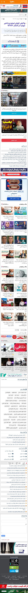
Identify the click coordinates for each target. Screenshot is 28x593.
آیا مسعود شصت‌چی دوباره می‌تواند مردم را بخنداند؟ (16, 475)
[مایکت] (14, 571)
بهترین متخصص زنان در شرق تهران (19, 422)
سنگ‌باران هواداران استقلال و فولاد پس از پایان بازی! (16, 503)
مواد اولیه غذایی (5, 403)
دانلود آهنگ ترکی (7, 422)
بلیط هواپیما (14, 392)
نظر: (26, 524)
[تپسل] (2, 90)
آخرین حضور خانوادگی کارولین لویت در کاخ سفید (16, 511)
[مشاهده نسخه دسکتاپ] (2, 2)
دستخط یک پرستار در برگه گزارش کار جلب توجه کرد (16, 468)
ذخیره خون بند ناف (22, 417)
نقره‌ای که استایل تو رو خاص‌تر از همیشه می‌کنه (17, 152)
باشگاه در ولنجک (23, 409)
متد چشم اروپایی (14, 406)
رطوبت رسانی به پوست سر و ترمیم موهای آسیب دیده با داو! (14, 157)
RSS (10, 579)
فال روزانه (10, 456)
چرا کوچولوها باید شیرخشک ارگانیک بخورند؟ (17, 166)
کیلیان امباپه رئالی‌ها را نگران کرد (19, 442)
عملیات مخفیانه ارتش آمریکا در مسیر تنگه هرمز (17, 477)
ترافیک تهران (22, 456)
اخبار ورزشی (14, 576)
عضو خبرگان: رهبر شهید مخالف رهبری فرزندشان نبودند (16, 494)
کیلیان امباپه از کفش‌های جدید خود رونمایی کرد (16, 437)
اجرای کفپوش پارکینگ (22, 425)
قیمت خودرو (22, 454)
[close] (1, 584)
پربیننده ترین (9, 463)
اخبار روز (19, 576)
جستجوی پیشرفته (15, 579)
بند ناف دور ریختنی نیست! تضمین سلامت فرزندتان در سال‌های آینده (14, 163)
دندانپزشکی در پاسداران (21, 420)
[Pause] (3, 105)
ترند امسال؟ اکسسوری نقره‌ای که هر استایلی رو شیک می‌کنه (14, 156)
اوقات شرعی (22, 459)
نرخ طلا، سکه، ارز (8, 451)
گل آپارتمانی (7, 406)
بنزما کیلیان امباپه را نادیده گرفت (19, 440)
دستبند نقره (17, 395)
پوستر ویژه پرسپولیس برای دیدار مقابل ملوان (17, 487)
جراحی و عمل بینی (22, 428)
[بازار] (14, 567)
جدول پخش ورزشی (8, 459)
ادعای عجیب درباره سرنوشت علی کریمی (18, 480)
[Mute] (5, 105)
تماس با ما (4, 576)
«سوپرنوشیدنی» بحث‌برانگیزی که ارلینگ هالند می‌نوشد (15, 482)
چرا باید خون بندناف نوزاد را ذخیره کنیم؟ (18, 150)
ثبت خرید (14, 113)
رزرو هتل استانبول (22, 406)
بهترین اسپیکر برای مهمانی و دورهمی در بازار (17, 149)
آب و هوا (10, 454)
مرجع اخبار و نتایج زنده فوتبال (11, 400)
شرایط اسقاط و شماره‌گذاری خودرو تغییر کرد (17, 496)
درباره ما (8, 576)
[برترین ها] (12, 2)
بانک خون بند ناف (12, 425)
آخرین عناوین (23, 463)
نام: (26, 518)
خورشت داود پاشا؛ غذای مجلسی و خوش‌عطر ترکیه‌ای (16, 498)
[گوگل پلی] (14, 564)
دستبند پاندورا (10, 398)
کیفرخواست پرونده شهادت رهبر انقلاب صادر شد (17, 491)
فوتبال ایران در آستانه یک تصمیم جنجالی (18, 484)
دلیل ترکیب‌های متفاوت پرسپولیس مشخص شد (17, 465)
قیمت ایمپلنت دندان (22, 392)
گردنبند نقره (11, 395)
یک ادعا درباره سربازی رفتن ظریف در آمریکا (17, 489)
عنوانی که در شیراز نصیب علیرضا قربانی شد (17, 501)
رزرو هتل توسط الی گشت (15, 403)
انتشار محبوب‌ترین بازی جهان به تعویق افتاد (16, 435)
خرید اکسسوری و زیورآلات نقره (20, 398)
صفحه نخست (24, 576)
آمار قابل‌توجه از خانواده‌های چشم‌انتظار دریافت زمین (16, 473)
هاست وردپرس (6, 420)
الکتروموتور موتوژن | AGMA (11, 428)
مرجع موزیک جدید (22, 400)
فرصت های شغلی (21, 577)
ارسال (3, 535)
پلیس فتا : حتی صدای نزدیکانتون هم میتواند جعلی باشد (15, 154)
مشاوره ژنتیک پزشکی (8, 414)
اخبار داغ (17, 463)
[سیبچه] (14, 561)
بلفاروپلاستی (7, 392)
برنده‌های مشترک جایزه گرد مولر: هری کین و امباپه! (15, 444)
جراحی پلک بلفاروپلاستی (13, 409)
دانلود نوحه (13, 420)
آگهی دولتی (7, 577)
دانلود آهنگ (24, 403)
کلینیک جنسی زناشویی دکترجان (20, 414)
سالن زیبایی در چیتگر (13, 417)
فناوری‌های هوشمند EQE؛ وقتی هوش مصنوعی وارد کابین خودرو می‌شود (14, 509)
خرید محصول (14, 140)
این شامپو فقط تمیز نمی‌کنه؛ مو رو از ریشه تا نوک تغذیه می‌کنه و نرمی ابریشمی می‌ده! (14, 160)
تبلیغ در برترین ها (14, 577)
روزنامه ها (23, 451)
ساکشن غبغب (23, 395)
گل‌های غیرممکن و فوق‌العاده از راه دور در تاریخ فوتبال (16, 470)
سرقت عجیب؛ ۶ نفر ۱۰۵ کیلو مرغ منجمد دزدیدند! (16, 506)
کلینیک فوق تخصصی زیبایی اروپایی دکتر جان (17, 411)
